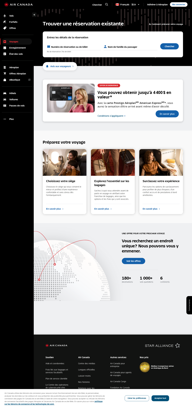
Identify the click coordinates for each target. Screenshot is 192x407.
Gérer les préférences (137, 398)
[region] (96, 398)
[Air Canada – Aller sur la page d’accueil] (18, 4)
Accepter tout (160, 398)
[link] (157, 4)
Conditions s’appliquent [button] (110, 116)
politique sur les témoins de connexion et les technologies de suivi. (53, 402)
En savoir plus (167, 113)
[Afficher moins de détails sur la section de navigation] (34, 14)
